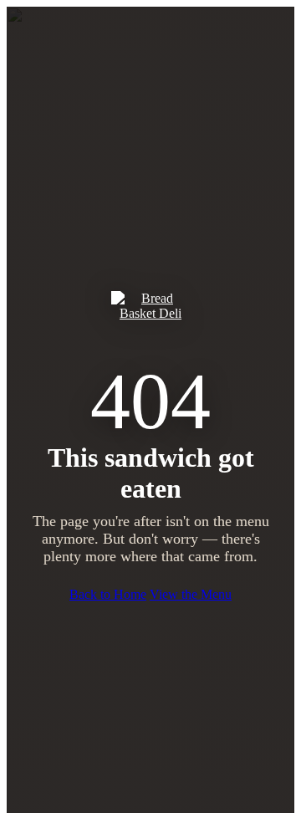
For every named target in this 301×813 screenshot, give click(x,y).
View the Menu (191, 594)
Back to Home (107, 594)
